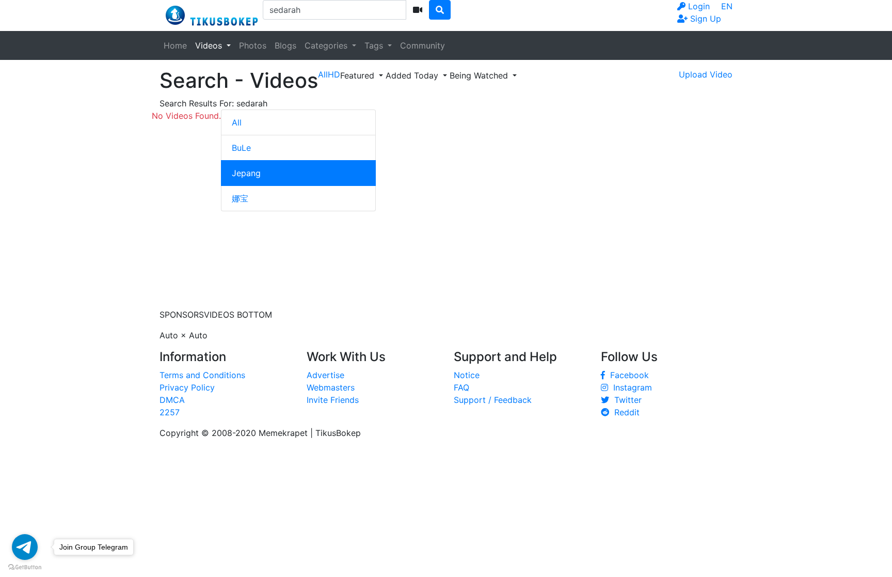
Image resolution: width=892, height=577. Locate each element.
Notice (467, 375)
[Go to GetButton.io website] (24, 567)
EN (726, 6)
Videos (210, 45)
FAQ (461, 387)
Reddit (624, 412)
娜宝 (240, 198)
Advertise (325, 375)
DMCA (172, 400)
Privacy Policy (187, 387)
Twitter (625, 400)
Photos (252, 45)
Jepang (246, 173)
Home (175, 45)
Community (422, 45)
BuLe (241, 148)
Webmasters (331, 387)
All (237, 122)
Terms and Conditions (202, 375)
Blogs (285, 45)
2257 (170, 412)
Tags (375, 45)
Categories (327, 45)
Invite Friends (333, 400)
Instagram (630, 387)
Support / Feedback (493, 400)
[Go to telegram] (25, 547)
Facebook (627, 375)
